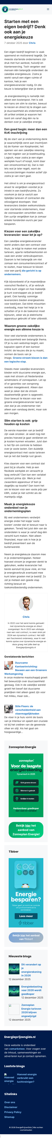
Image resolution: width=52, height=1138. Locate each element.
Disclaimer (10, 1107)
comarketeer (17, 1048)
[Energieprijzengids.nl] (12, 9)
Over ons (9, 1102)
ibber (26, 937)
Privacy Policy (12, 1112)
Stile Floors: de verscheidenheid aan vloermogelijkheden (28, 710)
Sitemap (9, 1117)
